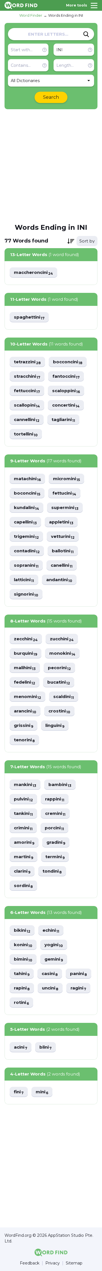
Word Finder (30, 15)
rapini (22, 988)
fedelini (24, 682)
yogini (53, 945)
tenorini (24, 740)
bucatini (58, 682)
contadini (27, 551)
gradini (55, 842)
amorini (24, 842)
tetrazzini (27, 362)
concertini (66, 405)
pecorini (59, 668)
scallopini (27, 405)
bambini (59, 785)
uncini (50, 988)
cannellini (26, 420)
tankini (23, 814)
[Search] (86, 34)
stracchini (27, 376)
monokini (62, 653)
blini (45, 1047)
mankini (25, 785)
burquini (25, 653)
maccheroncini (33, 273)
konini (23, 945)
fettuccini (27, 391)
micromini (66, 479)
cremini (55, 814)
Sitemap (74, 1263)
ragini (78, 988)
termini (55, 857)
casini (50, 974)
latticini (24, 580)
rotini (21, 1003)
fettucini (64, 493)
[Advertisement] (51, 166)
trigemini (26, 537)
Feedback (29, 1263)
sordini (23, 886)
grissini (23, 726)
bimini (23, 959)
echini (50, 930)
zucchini (62, 639)
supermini (64, 508)
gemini (53, 959)
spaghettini (29, 317)
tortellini (26, 434)
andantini (59, 580)
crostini (59, 711)
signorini (26, 594)
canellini (62, 565)
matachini (27, 479)
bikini (22, 930)
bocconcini (67, 362)
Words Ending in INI (65, 15)
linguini (54, 726)
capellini (25, 522)
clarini (22, 871)
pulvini (23, 799)
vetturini (63, 537)
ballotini (63, 551)
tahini (21, 974)
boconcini (27, 493)
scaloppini (66, 391)
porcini (54, 828)
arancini (25, 711)
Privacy (52, 1263)
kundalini (26, 508)
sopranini (26, 565)
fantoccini (66, 376)
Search (51, 97)
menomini (27, 697)
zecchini (26, 639)
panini (78, 974)
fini (19, 1092)
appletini (61, 522)
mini (42, 1092)
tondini (52, 871)
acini (20, 1047)
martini (23, 857)
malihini (25, 668)
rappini (54, 799)
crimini (23, 828)
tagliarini (63, 420)
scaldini (63, 697)
